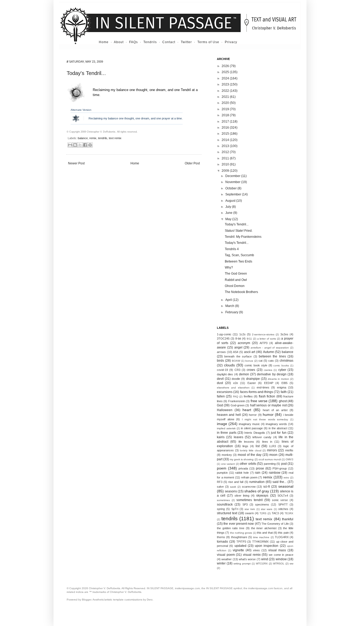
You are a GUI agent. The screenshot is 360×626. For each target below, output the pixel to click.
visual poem (226, 555)
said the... (279, 482)
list (258, 446)
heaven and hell (229, 415)
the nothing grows (241, 532)
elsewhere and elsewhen (233, 387)
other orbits (248, 464)
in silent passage (252, 428)
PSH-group (280, 468)
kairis (221, 437)
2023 (226, 84)
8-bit (238, 338)
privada (243, 468)
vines (256, 550)
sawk (233, 486)
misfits (289, 450)
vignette (238, 550)
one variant (228, 463)
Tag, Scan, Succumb (239, 255)
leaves (238, 437)
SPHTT (283, 504)
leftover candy (261, 437)
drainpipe (253, 379)
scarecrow (249, 486)
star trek (250, 509)
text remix (115, 138)
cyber (282, 370)
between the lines (272, 356)
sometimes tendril (249, 500)
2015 (226, 133)
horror (253, 414)
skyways (262, 495)
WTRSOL (278, 563)
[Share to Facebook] (85, 145)
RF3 (219, 481)
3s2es (284, 334)
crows (251, 370)
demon (244, 374)
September (233, 194)
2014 (226, 140)
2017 (226, 121)
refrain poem (249, 477)
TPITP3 (241, 541)
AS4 (235, 352)
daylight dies (225, 374)
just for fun (278, 433)
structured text (227, 513)
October (231, 188)
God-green (238, 405)
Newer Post (76, 163)
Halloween (224, 410)
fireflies (248, 396)
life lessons (246, 441)
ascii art (249, 352)
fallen (221, 396)
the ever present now (238, 524)
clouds (229, 365)
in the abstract (278, 428)
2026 (226, 66)
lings (245, 446)
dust (220, 383)
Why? (229, 267)
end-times (263, 387)
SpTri (234, 509)
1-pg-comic (224, 334)
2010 (226, 164)
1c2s (242, 334)
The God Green (236, 273)
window (281, 559)
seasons (231, 491)
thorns (221, 537)
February (232, 312)
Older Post (192, 163)
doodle (236, 378)
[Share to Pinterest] (90, 145)
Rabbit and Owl (236, 280)
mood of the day (249, 455)
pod (284, 464)
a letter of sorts (266, 338)
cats (271, 360)
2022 (226, 91)
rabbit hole (242, 472)
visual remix (252, 555)
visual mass (277, 550)
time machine (261, 537)
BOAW (236, 360)
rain (257, 472)
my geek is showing (242, 459)
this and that (265, 532)
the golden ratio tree (230, 528)
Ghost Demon (235, 286)
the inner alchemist (263, 528)
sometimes (223, 500)
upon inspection (266, 546)
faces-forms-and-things (256, 392)
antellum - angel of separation (270, 347)
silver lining (242, 495)
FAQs (133, 42)
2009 (226, 171)
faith (284, 392)
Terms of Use (208, 42)
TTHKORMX (260, 541)
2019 (226, 109)
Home (104, 42)
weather (226, 559)
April (229, 300)
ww (291, 563)
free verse (259, 401)
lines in (267, 441)
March (230, 306)
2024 (226, 78)
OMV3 (289, 459)
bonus (249, 360)
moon (273, 455)
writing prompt (242, 563)
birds (220, 360)
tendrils (102, 138)
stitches (283, 509)
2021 (226, 97)
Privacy (231, 42)
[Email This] (70, 145)
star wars (266, 509)
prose (260, 468)
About (119, 42)
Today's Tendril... (237, 224)
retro (286, 477)
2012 (226, 152)
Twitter (186, 42)
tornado (222, 541)
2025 (226, 72)
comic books (281, 365)
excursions (224, 392)
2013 (226, 146)
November (233, 182)
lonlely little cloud (250, 450)
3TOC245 (223, 338)
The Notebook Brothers (241, 292)
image (222, 424)
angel (238, 347)
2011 (226, 158)
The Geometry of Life (275, 523)
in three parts (226, 433)
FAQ (235, 396)
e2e (235, 383)
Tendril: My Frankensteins (243, 237)
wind (264, 559)
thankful (287, 519)
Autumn (268, 352)
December (233, 176)
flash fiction (267, 396)
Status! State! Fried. (238, 231)
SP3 (245, 504)
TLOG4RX (282, 537)
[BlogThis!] (75, 145)
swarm (249, 513)
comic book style (256, 365)
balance (83, 138)
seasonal (285, 486)
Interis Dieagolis (254, 432)
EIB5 (284, 383)
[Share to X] (80, 145)
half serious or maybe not (268, 405)
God (220, 405)
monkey (227, 454)
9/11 (249, 338)
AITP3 (263, 343)
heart (246, 410)
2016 (226, 127)
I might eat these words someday (265, 419)
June (229, 213)
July (228, 207)
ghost (283, 401)
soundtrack (225, 504)
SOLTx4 (283, 495)
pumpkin (222, 472)
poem (221, 468)
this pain (283, 532)
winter (221, 563)
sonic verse (280, 500)
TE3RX (289, 513)
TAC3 (275, 513)
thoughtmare (239, 537)
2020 (226, 103)
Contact (168, 42)
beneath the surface (238, 356)
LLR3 (272, 446)
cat (260, 360)
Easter (251, 383)
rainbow (274, 472)
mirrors (272, 450)
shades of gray (256, 491)
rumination (257, 482)
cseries (268, 369)
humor (268, 414)
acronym (244, 343)
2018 (226, 115)
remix (92, 138)
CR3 (237, 369)
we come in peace (281, 554)
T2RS (263, 513)
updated (240, 546)
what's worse (247, 559)
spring (221, 509)
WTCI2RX (262, 563)
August (230, 201)
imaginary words (276, 424)
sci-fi (266, 486)
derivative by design (271, 374)
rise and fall (235, 481)
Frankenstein (236, 401)
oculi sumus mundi (270, 459)
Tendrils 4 (232, 249)
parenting (270, 463)
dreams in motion (278, 378)
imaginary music (249, 424)
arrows (221, 352)
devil (220, 379)
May (228, 219)
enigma (281, 387)
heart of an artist (275, 410)
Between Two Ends (238, 261)
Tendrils (150, 42)
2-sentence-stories (263, 334)
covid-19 (222, 369)
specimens (262, 504)
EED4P (268, 383)
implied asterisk (226, 428)
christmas (286, 360)
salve (220, 486)
